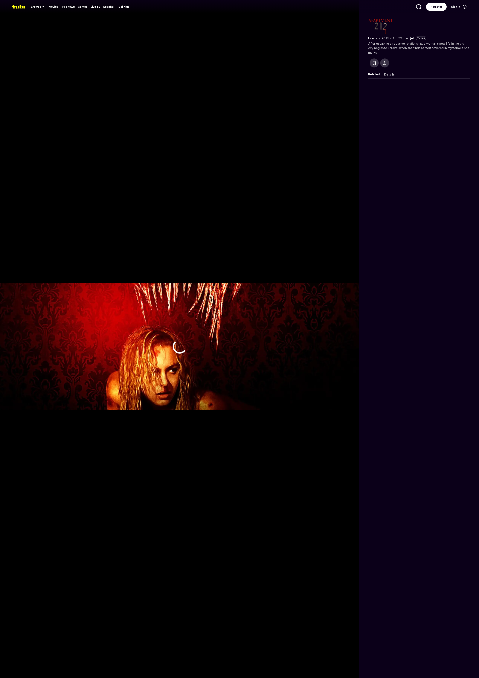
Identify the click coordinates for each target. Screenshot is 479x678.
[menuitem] (38, 6)
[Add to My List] (374, 62)
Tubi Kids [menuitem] (123, 6)
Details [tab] (389, 74)
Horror (372, 38)
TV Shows (68, 6)
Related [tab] (374, 74)
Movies (53, 6)
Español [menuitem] (108, 6)
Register (436, 6)
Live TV (95, 6)
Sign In (455, 6)
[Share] (384, 62)
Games (83, 6)
